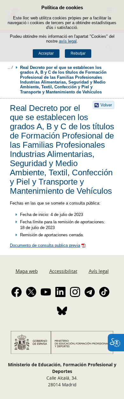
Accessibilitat (63, 271)
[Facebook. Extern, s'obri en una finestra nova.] (16, 292)
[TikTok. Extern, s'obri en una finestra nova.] (104, 292)
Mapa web (27, 271)
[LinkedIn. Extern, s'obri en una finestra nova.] (60, 292)
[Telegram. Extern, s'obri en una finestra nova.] (90, 292)
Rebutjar (78, 53)
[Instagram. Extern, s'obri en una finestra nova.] (75, 292)
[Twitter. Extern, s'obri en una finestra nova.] (31, 292)
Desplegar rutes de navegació (10, 67)
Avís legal (99, 271)
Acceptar (46, 53)
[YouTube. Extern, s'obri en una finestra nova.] (46, 292)
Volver (106, 105)
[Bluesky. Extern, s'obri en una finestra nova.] (62, 311)
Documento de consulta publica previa (45, 245)
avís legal (68, 41)
